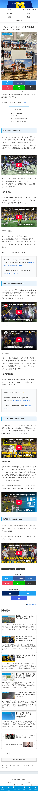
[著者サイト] (10, 593)
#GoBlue (31, 262)
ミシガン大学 (21, 569)
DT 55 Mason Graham (19, 121)
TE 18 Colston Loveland (20, 118)
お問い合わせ (28, 782)
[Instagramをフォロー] (19, 598)
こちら (24, 102)
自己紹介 (10, 782)
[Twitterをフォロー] (27, 593)
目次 (16, 109)
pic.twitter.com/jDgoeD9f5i (21, 400)
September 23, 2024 (11, 273)
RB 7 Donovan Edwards (20, 116)
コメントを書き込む (19, 759)
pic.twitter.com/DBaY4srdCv (13, 265)
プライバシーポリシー (19, 785)
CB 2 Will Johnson (18, 113)
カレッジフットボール (9, 569)
